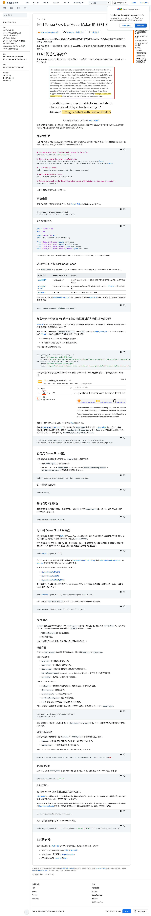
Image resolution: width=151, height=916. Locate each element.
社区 (64, 3)
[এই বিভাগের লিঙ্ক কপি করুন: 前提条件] (50, 198)
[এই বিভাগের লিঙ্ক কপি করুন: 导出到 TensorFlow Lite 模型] (73, 530)
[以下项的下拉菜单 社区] (69, 2)
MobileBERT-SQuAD (61, 298)
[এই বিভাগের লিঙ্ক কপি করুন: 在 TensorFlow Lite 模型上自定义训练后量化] (83, 792)
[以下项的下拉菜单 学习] (38, 2)
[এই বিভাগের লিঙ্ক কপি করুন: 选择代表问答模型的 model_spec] (78, 264)
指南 (11, 8)
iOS (65, 858)
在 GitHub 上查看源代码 (75, 32)
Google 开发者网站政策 (40, 870)
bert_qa (40, 563)
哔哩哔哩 (35, 899)
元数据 (62, 536)
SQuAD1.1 (111, 286)
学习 (34, 3)
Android (58, 858)
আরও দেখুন (77, 3)
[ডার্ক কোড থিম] (121, 149)
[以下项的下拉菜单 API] (48, 2)
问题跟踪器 (95, 888)
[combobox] (100, 3)
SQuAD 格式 (102, 427)
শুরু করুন (140, 26)
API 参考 (74, 850)
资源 (54, 3)
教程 (4, 8)
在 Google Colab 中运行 (50, 32)
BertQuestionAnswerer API (109, 560)
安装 (27, 3)
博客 (33, 888)
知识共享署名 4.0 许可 (67, 868)
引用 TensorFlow (97, 902)
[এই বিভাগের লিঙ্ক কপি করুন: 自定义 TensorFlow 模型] (68, 453)
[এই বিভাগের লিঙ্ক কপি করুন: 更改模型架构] (52, 766)
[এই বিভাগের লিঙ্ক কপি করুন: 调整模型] (48, 648)
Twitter (34, 895)
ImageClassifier (68, 854)
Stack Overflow (97, 895)
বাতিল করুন (126, 26)
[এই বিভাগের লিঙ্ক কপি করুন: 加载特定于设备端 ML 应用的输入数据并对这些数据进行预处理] (113, 319)
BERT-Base (41, 292)
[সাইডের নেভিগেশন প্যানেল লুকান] (26, 912)
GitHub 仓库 (75, 204)
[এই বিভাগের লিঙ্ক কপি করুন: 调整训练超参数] (54, 732)
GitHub (133, 3)
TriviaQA (40, 324)
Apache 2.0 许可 (101, 868)
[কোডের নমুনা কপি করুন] (124, 149)
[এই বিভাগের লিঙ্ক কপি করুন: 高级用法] (50, 620)
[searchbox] (15, 15)
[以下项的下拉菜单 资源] (58, 2)
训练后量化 (41, 796)
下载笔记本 (95, 32)
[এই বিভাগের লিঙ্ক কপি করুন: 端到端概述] (52, 136)
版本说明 (95, 891)
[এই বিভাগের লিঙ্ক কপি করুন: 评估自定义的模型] (60, 503)
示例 (18, 8)
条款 (33, 911)
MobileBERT (42, 280)
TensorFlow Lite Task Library (84, 560)
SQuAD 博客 (94, 121)
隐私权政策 (41, 911)
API (44, 3)
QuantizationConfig (46, 806)
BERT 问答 (56, 846)
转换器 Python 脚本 (100, 332)
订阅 (126, 911)
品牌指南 (95, 899)
